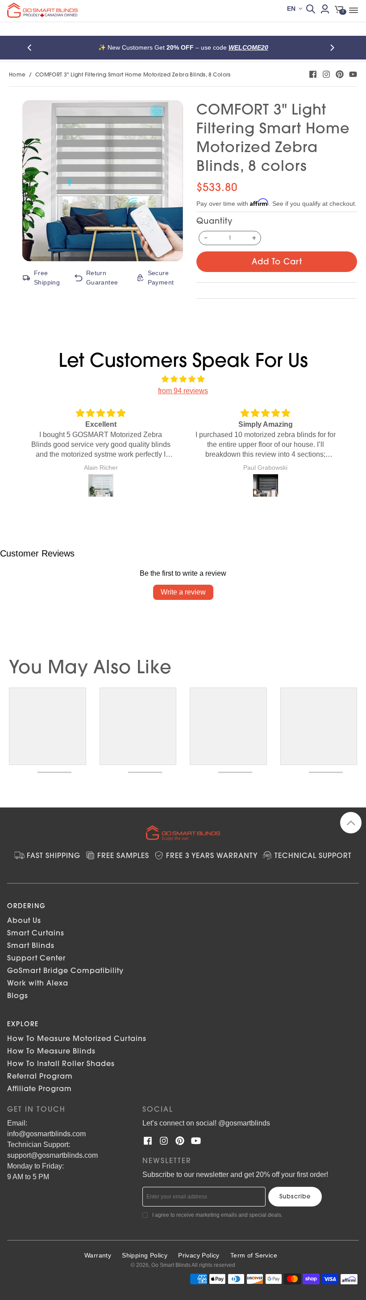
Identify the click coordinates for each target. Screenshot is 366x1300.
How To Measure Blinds (51, 1050)
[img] (183, 379)
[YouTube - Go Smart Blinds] (353, 74)
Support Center (36, 957)
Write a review (183, 592)
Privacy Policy (199, 1255)
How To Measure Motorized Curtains (76, 1038)
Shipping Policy (144, 1255)
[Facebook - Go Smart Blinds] (313, 74)
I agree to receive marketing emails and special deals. (217, 1215)
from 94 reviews (183, 391)
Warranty (97, 1255)
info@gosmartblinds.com (46, 1134)
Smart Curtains (35, 932)
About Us (24, 920)
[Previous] (32, 47)
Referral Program (40, 1075)
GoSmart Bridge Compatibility (65, 970)
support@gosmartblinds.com (52, 1155)
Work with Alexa (37, 982)
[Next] (334, 47)
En (291, 8)
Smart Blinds (30, 945)
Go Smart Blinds (171, 1265)
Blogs (17, 995)
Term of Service (253, 1255)
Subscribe (295, 1196)
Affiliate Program (39, 1088)
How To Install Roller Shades (61, 1063)
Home (17, 74)
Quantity (214, 221)
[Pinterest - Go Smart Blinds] (340, 74)
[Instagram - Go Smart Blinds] (326, 74)
